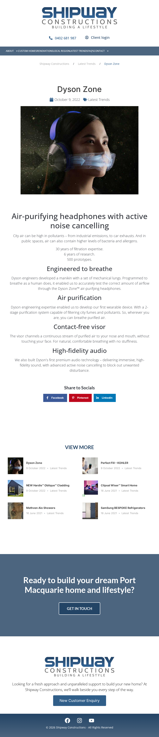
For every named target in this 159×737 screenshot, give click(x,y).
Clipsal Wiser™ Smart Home (119, 485)
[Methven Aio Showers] (15, 510)
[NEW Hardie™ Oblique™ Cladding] (15, 488)
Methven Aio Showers (41, 507)
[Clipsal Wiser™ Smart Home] (90, 488)
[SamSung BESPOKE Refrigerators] (90, 510)
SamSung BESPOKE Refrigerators (123, 507)
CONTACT (99, 51)
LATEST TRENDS (79, 51)
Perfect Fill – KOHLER (114, 462)
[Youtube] (91, 720)
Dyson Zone (34, 462)
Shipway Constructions (54, 64)
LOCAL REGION (61, 51)
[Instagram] (79, 720)
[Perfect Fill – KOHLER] (90, 465)
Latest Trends (87, 64)
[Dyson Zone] (15, 465)
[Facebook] (67, 720)
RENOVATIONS (45, 51)
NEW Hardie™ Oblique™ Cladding (47, 485)
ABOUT (10, 51)
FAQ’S (91, 51)
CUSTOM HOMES (27, 51)
